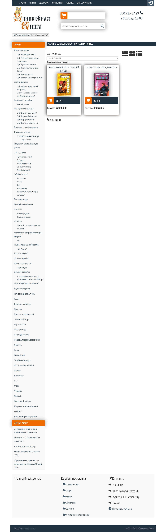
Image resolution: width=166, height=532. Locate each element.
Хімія (18, 185)
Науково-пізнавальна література (26, 244)
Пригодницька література (23, 108)
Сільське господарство (22, 263)
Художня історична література (28, 136)
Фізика (19, 181)
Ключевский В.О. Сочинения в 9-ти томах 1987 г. (27, 439)
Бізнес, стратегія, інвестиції (24, 314)
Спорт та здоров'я (21, 253)
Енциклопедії (19, 375)
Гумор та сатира (20, 329)
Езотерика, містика (21, 199)
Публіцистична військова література (30, 279)
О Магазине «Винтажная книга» (78, 514)
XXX (15, 380)
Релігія (16, 350)
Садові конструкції (23, 170)
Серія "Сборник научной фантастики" (30, 77)
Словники (17, 370)
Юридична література (22, 401)
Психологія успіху (23, 213)
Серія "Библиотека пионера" (27, 113)
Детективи (18, 221)
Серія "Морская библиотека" (27, 116)
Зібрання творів (20, 324)
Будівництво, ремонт (24, 157)
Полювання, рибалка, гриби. (24, 293)
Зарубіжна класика (21, 82)
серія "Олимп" (26, 139)
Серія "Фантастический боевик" (28, 58)
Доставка (43, 2)
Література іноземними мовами (26, 406)
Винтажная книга (84, 2)
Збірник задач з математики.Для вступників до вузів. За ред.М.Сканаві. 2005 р (28, 464)
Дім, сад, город (20, 152)
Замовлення (57, 2)
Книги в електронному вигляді (25, 416)
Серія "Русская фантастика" (26, 64)
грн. (59, 100)
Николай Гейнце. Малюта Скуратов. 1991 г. (27, 453)
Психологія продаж (24, 217)
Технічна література (21, 319)
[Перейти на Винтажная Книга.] (14, 35)
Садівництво (21, 160)
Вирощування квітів (24, 163)
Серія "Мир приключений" (26, 119)
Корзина (70, 2)
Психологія (18, 209)
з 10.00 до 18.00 (132, 18)
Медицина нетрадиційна (23, 100)
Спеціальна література (22, 304)
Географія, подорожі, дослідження (27, 339)
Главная (22, 2)
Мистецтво (18, 309)
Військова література (22, 272)
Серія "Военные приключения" (27, 123)
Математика (21, 178)
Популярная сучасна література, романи (26, 145)
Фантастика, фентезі (21, 50)
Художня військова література (28, 276)
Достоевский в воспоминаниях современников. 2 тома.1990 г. (25, 431)
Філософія (18, 345)
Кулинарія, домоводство (23, 204)
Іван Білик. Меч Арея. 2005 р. (25, 446)
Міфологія (18, 396)
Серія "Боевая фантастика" (26, 54)
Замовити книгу (72, 484)
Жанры (33, 2)
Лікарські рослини (23, 104)
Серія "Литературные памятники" (26, 283)
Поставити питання (121, 509)
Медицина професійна (22, 288)
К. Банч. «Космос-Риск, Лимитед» (101, 67)
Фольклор (18, 391)
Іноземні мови (22, 188)
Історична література (22, 132)
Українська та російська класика (26, 127)
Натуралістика (19, 355)
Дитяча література (21, 258)
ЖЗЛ (18, 240)
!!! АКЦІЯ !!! (18, 411)
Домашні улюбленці (24, 167)
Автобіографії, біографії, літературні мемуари (27, 234)
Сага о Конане (22, 61)
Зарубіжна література (22, 360)
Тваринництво (22, 267)
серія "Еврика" (22, 249)
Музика (16, 385)
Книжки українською (21, 334)
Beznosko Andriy (28, 528)
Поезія (16, 299)
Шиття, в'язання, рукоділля (24, 365)
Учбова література (21, 174)
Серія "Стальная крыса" (25, 74)
